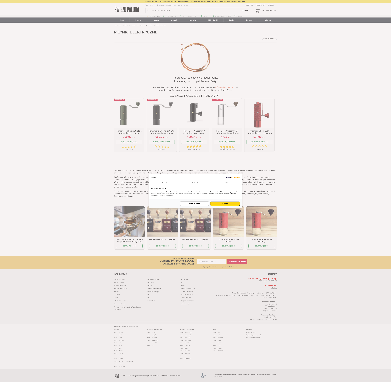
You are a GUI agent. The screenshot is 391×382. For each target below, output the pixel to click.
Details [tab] (227, 183)
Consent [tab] (164, 183)
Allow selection (194, 203)
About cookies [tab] (195, 183)
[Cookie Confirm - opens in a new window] (232, 177)
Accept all (225, 203)
